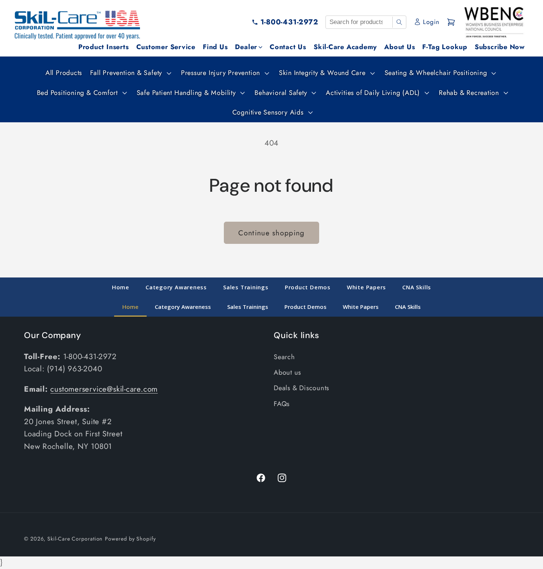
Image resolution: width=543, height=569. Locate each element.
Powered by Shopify (130, 538)
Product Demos (308, 287)
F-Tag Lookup (444, 47)
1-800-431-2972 (289, 22)
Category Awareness (176, 287)
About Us (399, 47)
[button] (130, 73)
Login (431, 21)
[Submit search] (399, 22)
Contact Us (288, 47)
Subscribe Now (500, 47)
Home (120, 287)
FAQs (282, 404)
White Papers (366, 287)
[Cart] (451, 22)
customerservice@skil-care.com (104, 389)
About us (287, 372)
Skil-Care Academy (345, 47)
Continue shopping (271, 233)
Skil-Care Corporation (75, 538)
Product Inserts (103, 47)
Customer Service (165, 47)
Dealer (246, 47)
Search (284, 357)
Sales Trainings (246, 287)
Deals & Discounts (301, 388)
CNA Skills (416, 287)
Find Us (215, 47)
